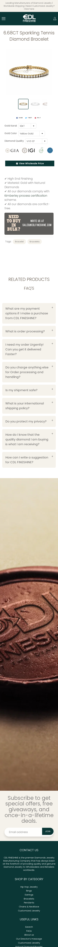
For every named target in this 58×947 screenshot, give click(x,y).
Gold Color (10, 133)
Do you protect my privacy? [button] (26, 421)
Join (48, 831)
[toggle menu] (3, 18)
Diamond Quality (14, 141)
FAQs (29, 930)
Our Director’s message (29, 938)
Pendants (29, 902)
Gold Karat (10, 125)
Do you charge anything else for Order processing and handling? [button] (26, 372)
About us (29, 934)
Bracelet (19, 241)
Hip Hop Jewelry (29, 886)
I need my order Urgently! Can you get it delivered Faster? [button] (24, 349)
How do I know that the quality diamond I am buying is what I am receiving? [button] (26, 439)
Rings (29, 890)
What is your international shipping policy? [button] (24, 405)
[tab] (29, 313)
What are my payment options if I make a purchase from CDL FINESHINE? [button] (26, 313)
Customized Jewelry (29, 910)
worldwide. (29, 870)
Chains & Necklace (29, 906)
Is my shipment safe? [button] (21, 390)
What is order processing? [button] (25, 331)
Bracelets (35, 241)
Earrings (29, 894)
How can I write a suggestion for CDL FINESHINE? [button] (26, 459)
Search (29, 926)
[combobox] (27, 126)
